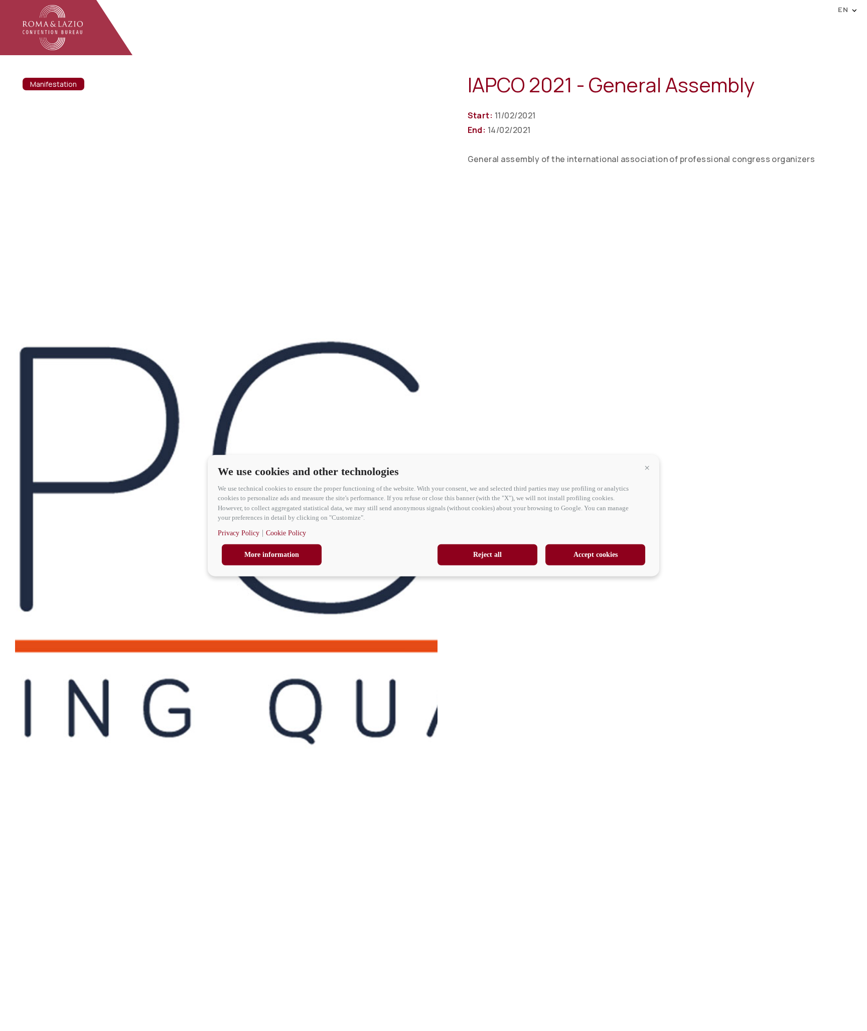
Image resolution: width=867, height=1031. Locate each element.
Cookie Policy (286, 532)
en (843, 9)
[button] (646, 467)
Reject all (487, 554)
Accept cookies (595, 554)
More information (271, 554)
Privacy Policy (238, 532)
